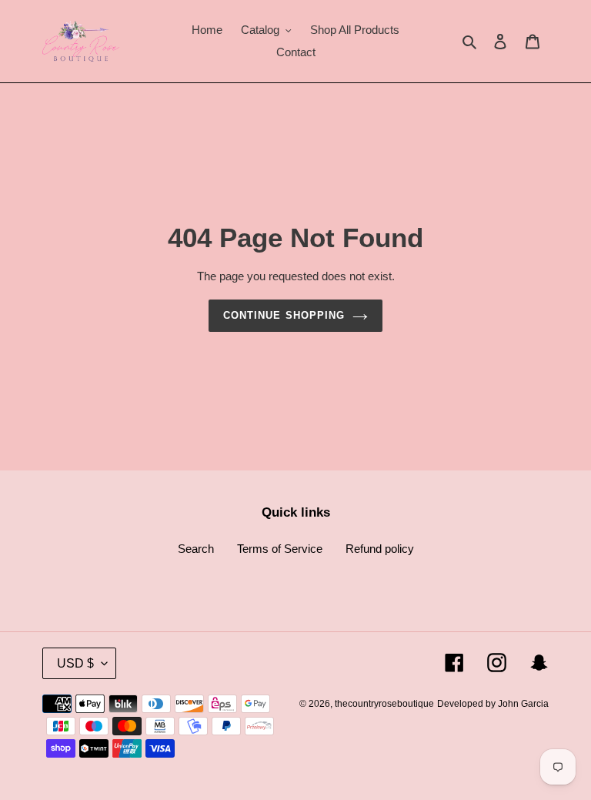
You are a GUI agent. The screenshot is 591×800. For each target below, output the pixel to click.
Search (196, 548)
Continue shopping (284, 315)
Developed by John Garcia (493, 703)
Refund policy (380, 548)
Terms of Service (279, 548)
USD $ (75, 663)
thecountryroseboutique (384, 703)
